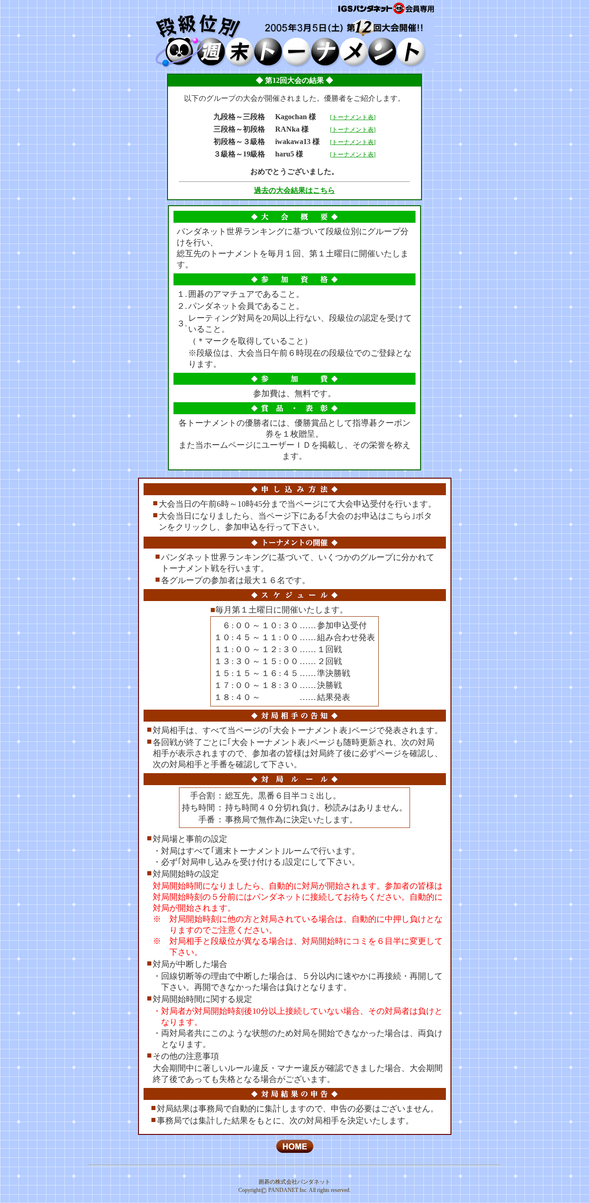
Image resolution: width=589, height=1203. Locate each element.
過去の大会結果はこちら (294, 190)
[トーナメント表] (352, 117)
